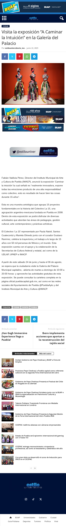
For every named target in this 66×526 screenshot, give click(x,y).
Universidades (29, 517)
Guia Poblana (13, 521)
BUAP (17, 517)
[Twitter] (12, 56)
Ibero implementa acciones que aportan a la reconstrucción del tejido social (50, 338)
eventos (25, 307)
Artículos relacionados (24, 353)
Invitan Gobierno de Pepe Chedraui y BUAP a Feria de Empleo (37, 361)
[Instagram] (26, 499)
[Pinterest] (19, 56)
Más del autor (45, 353)
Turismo (37, 521)
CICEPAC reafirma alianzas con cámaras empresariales (38, 425)
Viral (56, 521)
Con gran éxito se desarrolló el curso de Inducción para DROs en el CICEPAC (38, 458)
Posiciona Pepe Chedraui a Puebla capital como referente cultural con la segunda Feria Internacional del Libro (39, 372)
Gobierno (43, 517)
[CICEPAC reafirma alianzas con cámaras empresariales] (8, 427)
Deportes (26, 521)
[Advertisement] (33, 299)
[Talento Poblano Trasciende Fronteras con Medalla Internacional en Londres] (8, 406)
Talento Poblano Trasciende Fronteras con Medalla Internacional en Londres (36, 404)
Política (48, 521)
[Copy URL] (41, 56)
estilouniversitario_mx (15, 48)
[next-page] (35, 468)
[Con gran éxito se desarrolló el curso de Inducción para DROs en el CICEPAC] (8, 460)
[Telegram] (34, 56)
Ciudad (5, 26)
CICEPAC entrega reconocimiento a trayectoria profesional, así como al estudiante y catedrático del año (39, 447)
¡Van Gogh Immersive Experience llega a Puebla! (14, 336)
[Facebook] (5, 56)
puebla (34, 307)
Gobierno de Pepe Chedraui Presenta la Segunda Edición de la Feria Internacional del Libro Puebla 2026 (39, 415)
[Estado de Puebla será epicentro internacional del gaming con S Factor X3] (8, 438)
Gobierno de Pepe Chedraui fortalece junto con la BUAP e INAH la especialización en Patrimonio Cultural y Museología (39, 394)
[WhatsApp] (27, 56)
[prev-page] (31, 468)
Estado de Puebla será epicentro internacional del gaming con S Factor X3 (39, 436)
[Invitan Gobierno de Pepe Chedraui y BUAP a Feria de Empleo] (8, 362)
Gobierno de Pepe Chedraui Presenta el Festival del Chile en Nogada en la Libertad (39, 382)
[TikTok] (33, 499)
